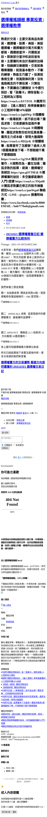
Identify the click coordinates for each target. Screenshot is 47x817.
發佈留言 (5, 448)
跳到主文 (5, 33)
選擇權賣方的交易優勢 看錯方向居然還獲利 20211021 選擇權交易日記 (23, 367)
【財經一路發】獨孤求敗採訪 (15, 684)
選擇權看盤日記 (27, 250)
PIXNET (12, 779)
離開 (14, 812)
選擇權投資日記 (24, 423)
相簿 (8, 217)
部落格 (9, 220)
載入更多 (5, 433)
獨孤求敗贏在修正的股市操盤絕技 (17, 726)
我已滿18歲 (6, 812)
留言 (25, 413)
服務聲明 (27, 782)
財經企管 (21, 420)
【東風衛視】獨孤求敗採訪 (14, 687)
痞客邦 (19, 413)
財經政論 (22, 212)
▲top (3, 428)
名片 (8, 223)
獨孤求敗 (5, 399)
